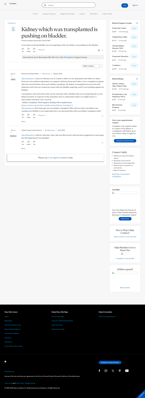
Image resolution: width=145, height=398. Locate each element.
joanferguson (34, 40)
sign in (47, 157)
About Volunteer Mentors (12, 329)
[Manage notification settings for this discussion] (99, 50)
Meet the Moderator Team (13, 325)
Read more (125, 219)
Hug (34, 51)
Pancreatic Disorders (120, 56)
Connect (12, 3)
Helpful (28, 51)
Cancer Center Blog (58, 316)
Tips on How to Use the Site (125, 236)
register (56, 157)
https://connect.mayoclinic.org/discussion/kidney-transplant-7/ (47, 105)
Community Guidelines (12, 333)
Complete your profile (125, 258)
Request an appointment (125, 141)
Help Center (107, 14)
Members (94, 14)
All (137, 23)
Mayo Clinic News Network (107, 316)
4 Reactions (41, 115)
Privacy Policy (20, 383)
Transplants (11, 23)
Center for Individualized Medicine (62, 321)
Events (82, 14)
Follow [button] (134, 28)
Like (23, 51)
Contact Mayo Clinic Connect (14, 346)
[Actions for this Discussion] (102, 50)
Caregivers (116, 65)
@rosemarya (46, 74)
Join (124, 5)
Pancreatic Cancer (119, 28)
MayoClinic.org (9, 371)
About (6, 316)
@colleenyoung (49, 130)
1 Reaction (41, 50)
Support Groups (49, 14)
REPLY (23, 121)
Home (35, 14)
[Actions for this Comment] (102, 116)
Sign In (135, 5)
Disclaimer (8, 338)
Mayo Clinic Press (57, 325)
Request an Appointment (110, 362)
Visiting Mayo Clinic (119, 37)
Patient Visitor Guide (58, 329)
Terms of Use (9, 383)
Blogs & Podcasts (68, 14)
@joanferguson (27, 78)
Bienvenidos (125, 287)
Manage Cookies (30, 383)
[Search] (44, 5)
